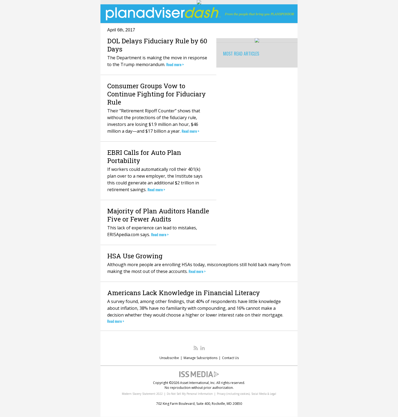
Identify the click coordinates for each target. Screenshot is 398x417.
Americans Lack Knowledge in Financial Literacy (183, 292)
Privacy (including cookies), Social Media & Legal (246, 394)
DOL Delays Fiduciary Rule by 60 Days (157, 45)
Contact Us (230, 358)
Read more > (175, 64)
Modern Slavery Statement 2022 (142, 394)
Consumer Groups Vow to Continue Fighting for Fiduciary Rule (156, 94)
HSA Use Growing (134, 256)
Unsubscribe (169, 358)
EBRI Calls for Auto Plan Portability (144, 156)
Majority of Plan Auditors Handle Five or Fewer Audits (158, 215)
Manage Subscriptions (200, 358)
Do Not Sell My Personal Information (190, 394)
